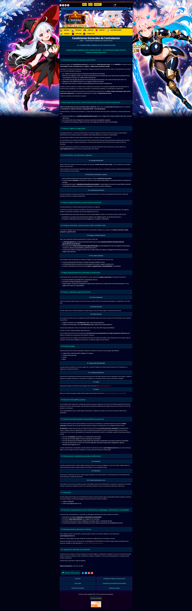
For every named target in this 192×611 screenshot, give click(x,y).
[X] (63, 5)
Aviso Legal (78, 583)
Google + (89, 573)
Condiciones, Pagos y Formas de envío (114, 578)
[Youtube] (66, 5)
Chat (90, 4)
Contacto (77, 578)
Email (92, 573)
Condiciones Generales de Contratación (114, 583)
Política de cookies (114, 588)
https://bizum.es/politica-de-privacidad (115, 393)
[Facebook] (60, 5)
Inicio (84, 4)
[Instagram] (68, 5)
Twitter (86, 573)
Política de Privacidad (77, 588)
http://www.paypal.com (104, 386)
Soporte (97, 4)
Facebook (83, 573)
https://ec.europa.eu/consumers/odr (93, 543)
